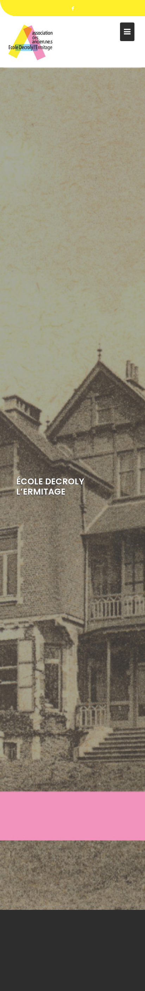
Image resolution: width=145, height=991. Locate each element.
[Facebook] (72, 8)
